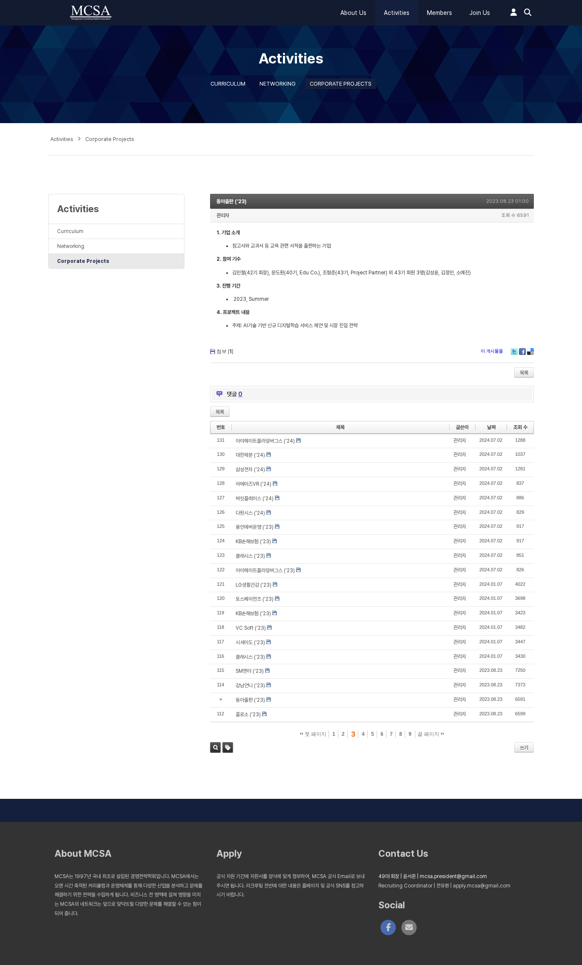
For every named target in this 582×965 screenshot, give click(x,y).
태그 (227, 747)
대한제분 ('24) (250, 455)
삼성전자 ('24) (250, 469)
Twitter (514, 351)
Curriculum (227, 84)
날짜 (491, 427)
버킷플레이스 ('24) (255, 498)
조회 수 (520, 427)
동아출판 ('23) (231, 202)
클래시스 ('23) (250, 556)
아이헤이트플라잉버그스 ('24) (265, 441)
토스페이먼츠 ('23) (255, 599)
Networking (277, 84)
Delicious (530, 351)
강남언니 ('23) (250, 685)
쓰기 (524, 748)
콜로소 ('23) (248, 714)
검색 (215, 747)
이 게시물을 (492, 351)
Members (439, 12)
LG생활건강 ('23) (253, 585)
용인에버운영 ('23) (255, 527)
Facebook (522, 351)
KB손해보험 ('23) (253, 541)
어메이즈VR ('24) (253, 484)
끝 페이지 (429, 734)
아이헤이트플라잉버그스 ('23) (265, 570)
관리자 (222, 216)
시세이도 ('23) (250, 642)
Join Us (480, 12)
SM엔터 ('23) (250, 671)
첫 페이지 (314, 734)
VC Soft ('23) (251, 628)
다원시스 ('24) (250, 513)
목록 (524, 373)
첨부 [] (224, 351)
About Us (353, 12)
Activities (396, 12)
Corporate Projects (341, 84)
